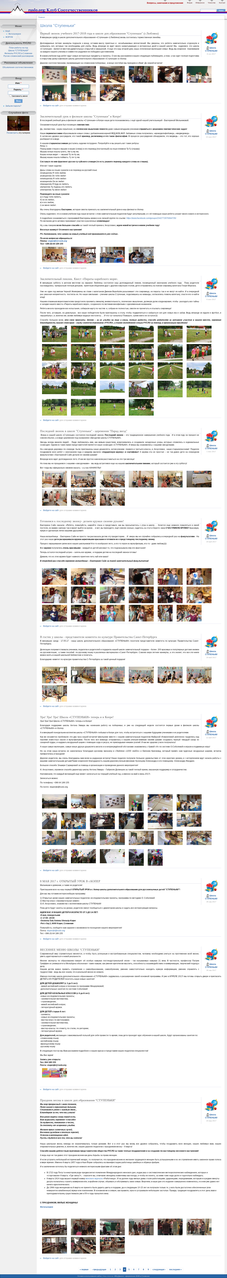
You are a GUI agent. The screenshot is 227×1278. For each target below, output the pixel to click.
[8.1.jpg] (83, 505)
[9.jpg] (189, 826)
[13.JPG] (54, 621)
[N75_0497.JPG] (141, 263)
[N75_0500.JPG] (112, 262)
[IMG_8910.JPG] (54, 100)
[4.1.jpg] (141, 487)
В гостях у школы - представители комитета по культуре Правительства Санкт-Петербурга (98, 637)
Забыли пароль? (13, 106)
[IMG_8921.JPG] (112, 100)
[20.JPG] (83, 395)
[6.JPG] (199, 342)
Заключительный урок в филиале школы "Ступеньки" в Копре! (80, 116)
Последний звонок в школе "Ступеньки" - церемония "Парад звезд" (83, 431)
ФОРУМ (9, 37)
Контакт (222, 3)
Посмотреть (12, 133)
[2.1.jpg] (83, 487)
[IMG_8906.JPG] (199, 82)
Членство (212, 3)
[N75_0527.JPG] (54, 261)
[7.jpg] (54, 1253)
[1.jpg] (54, 487)
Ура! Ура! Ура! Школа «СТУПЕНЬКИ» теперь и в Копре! (77, 717)
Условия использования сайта (89, 1276)
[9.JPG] (112, 360)
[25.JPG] (54, 415)
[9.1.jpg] (112, 505)
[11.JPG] (170, 360)
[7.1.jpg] (54, 505)
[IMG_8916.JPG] (83, 100)
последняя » (175, 1269)
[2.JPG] (83, 342)
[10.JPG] (141, 360)
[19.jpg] (112, 862)
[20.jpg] (136, 865)
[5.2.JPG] (49, 828)
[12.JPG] (199, 360)
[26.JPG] (83, 415)
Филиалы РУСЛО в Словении (18, 53)
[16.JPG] (141, 378)
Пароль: (18, 89)
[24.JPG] (199, 396)
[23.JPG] (170, 396)
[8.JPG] (83, 360)
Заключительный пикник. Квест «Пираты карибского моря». (79, 279)
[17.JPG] (170, 378)
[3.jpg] (112, 808)
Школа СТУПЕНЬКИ (211, 49)
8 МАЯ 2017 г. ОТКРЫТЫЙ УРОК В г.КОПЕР (70, 881)
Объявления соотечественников (17, 67)
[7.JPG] (54, 360)
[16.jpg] (199, 844)
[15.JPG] (112, 378)
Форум (189, 3)
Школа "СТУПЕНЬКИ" (18, 50)
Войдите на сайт (51, 105)
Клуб (7, 31)
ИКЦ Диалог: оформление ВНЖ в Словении (132, 1276)
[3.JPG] (112, 342)
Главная (41, 17)
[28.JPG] (141, 415)
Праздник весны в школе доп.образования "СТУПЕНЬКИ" (78, 1100)
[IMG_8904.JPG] (170, 82)
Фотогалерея (14, 34)
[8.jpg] (83, 1253)
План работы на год (18, 48)
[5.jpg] (170, 1234)
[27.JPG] (112, 415)
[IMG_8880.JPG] (54, 82)
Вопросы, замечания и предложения (165, 3)
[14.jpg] (83, 378)
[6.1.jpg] (199, 487)
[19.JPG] (54, 393)
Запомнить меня (19, 96)
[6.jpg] (102, 828)
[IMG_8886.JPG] (112, 82)
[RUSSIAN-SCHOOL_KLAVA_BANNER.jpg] (54, 1077)
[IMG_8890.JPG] (141, 82)
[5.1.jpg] (170, 487)
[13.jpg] (54, 378)
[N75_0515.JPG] (83, 263)
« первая (84, 1269)
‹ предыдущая (99, 1269)
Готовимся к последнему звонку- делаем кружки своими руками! (82, 521)
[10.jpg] (54, 844)
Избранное (200, 3)
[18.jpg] (83, 862)
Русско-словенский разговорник (18, 56)
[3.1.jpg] (112, 487)
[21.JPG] (112, 392)
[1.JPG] (54, 341)
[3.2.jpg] (136, 810)
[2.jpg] (83, 808)
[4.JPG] (141, 342)
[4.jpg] (141, 1234)
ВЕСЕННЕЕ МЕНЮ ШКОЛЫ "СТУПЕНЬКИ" (70, 949)
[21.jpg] (155, 865)
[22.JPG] (141, 396)
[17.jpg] (54, 862)
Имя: (18, 83)
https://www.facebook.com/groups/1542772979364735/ (151, 218)
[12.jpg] (112, 844)
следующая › (159, 1269)
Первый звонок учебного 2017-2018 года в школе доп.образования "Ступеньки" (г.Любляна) (99, 33)
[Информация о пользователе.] (211, 44)
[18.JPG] (199, 377)
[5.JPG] (170, 342)
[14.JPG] (83, 621)
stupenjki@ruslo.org (57, 241)
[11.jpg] (83, 844)
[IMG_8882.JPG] (83, 82)
